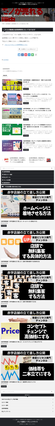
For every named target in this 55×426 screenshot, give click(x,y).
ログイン (15, 71)
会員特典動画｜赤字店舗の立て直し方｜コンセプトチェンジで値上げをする (21, 342)
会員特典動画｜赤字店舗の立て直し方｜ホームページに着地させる (19, 221)
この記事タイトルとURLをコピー (28, 49)
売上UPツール (6, 177)
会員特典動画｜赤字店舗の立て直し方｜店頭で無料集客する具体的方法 (20, 261)
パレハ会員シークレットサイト (28, 4)
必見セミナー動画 (7, 174)
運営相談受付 (6, 183)
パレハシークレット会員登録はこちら (16, 44)
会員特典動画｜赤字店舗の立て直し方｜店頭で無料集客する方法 (18, 301)
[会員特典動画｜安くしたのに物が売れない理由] (29, 54)
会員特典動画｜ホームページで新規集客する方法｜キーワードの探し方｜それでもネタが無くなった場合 (37, 110)
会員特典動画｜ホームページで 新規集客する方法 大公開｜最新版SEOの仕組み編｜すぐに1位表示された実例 (37, 127)
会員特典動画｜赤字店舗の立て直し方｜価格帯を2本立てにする (18, 382)
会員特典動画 (6, 59)
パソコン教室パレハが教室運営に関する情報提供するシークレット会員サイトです (27, 419)
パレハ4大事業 (7, 180)
